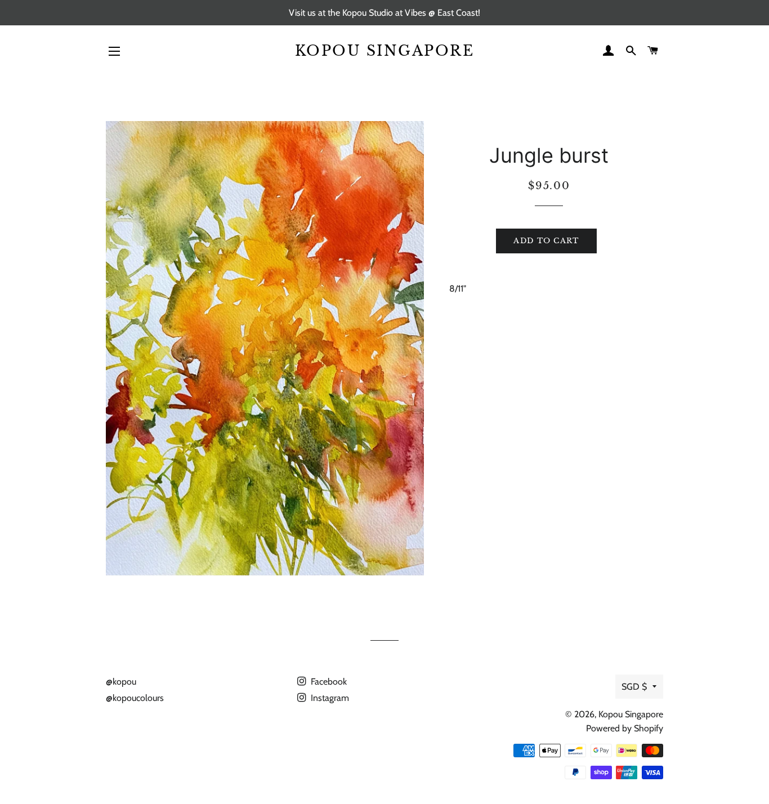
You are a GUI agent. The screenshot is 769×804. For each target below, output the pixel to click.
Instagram (329, 698)
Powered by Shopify (624, 728)
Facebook (328, 681)
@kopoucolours (135, 698)
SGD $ (634, 686)
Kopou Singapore (385, 51)
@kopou (121, 681)
